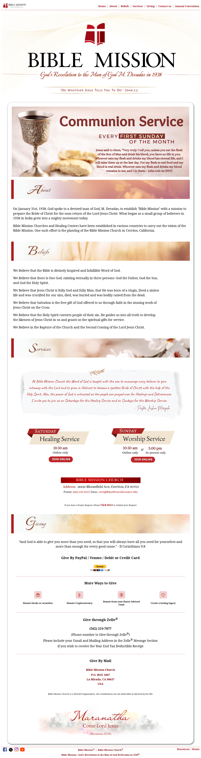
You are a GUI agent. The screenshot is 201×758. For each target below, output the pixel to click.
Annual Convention (187, 6)
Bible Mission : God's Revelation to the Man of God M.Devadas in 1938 (100, 754)
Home (102, 6)
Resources (183, 749)
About (113, 6)
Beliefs (125, 6)
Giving (151, 6)
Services (138, 6)
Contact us (164, 6)
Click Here (106, 505)
